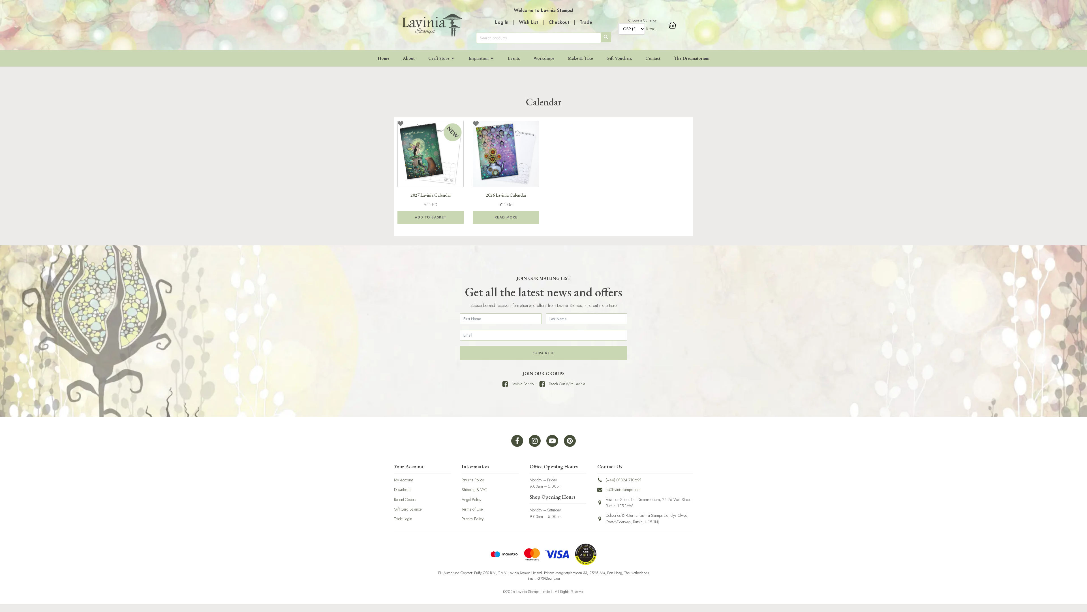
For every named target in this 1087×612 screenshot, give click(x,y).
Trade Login (403, 519)
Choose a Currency (642, 20)
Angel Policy (471, 499)
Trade (586, 22)
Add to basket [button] (430, 217)
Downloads (402, 489)
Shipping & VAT (474, 489)
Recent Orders (405, 499)
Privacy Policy (472, 519)
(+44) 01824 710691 (623, 480)
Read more (506, 217)
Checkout (559, 22)
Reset (651, 29)
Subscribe (543, 353)
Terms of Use (472, 509)
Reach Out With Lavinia (567, 384)
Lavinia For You (524, 384)
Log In (501, 22)
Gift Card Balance (407, 509)
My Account (403, 480)
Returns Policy (473, 480)
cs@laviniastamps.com (623, 489)
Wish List (528, 22)
